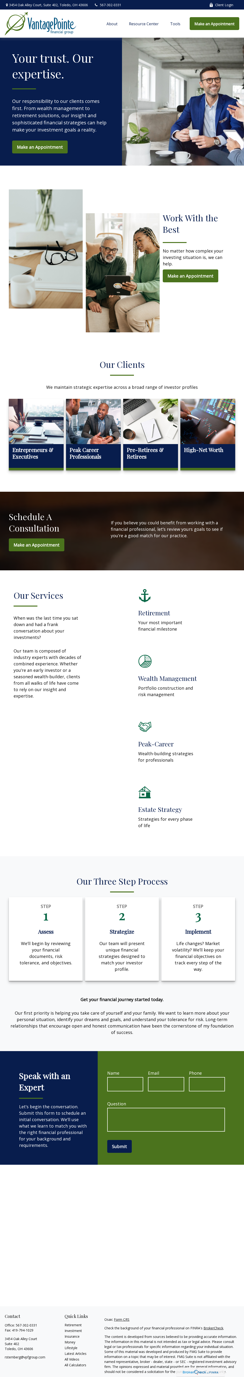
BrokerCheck (213, 1328)
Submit (119, 1146)
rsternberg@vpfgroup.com (25, 1357)
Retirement (73, 1325)
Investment (73, 1330)
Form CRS (121, 1319)
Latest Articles (75, 1353)
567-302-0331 (110, 5)
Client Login (224, 5)
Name (113, 1073)
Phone (195, 1073)
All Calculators (75, 1365)
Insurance (72, 1336)
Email (153, 1073)
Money (70, 1342)
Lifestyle (71, 1348)
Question (116, 1104)
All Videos (72, 1359)
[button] (112, 24)
